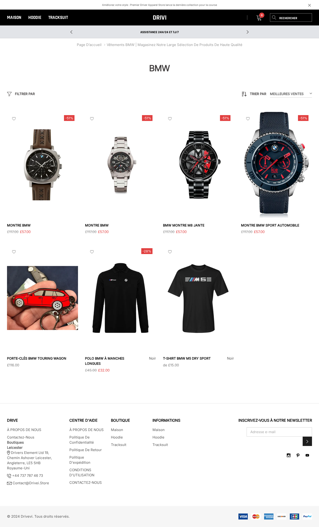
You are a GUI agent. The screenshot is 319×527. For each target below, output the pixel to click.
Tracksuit (58, 18)
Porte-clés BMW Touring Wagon (36, 358)
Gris (182, 372)
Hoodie (34, 18)
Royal (176, 372)
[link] (42, 165)
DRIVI (160, 17)
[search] (274, 17)
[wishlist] (14, 118)
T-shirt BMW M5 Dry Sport (187, 358)
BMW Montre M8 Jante (183, 225)
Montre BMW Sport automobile (270, 225)
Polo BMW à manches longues (104, 360)
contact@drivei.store (31, 483)
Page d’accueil (89, 44)
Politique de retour (85, 450)
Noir (87, 377)
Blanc (187, 372)
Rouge (170, 372)
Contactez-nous (20, 437)
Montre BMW (19, 225)
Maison (14, 18)
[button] (307, 441)
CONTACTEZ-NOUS (85, 482)
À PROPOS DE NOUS (24, 430)
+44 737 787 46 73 (27, 475)
